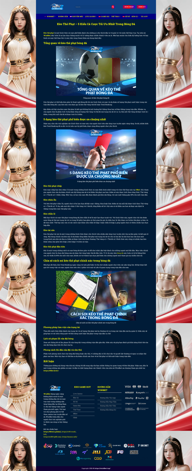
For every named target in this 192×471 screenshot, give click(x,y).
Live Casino (90, 16)
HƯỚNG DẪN (63, 16)
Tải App (144, 16)
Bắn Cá (135, 16)
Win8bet (50, 16)
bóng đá (120, 253)
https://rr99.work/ (69, 432)
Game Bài (105, 16)
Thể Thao (115, 16)
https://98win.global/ (52, 432)
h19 (45, 434)
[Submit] (113, 7)
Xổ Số (127, 16)
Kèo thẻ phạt (49, 33)
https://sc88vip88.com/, (53, 437)
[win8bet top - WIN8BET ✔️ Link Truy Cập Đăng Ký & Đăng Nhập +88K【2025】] (58, 7)
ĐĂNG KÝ (142, 7)
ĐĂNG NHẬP (129, 7)
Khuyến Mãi (77, 16)
